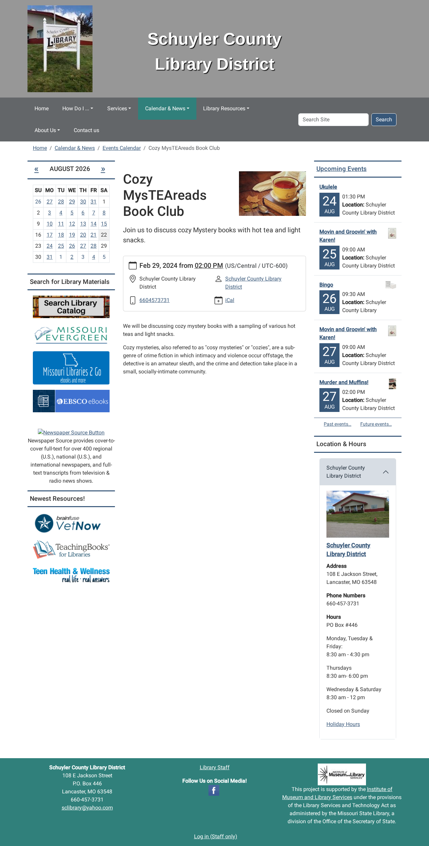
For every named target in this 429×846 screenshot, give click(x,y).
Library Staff (215, 767)
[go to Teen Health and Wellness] (71, 575)
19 (72, 235)
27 (50, 201)
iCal (229, 300)
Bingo (326, 285)
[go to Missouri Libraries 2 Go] (71, 367)
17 (50, 235)
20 (83, 235)
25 (61, 246)
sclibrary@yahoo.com (87, 807)
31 (93, 201)
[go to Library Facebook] (213, 790)
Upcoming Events (341, 169)
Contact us (86, 130)
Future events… (376, 424)
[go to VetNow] (71, 523)
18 (61, 235)
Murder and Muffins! (343, 382)
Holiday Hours (343, 724)
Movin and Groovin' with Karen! (348, 236)
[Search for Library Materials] (71, 306)
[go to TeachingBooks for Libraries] (71, 549)
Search (384, 119)
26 (72, 246)
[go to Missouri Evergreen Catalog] (71, 334)
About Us (45, 130)
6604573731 (154, 300)
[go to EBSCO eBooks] (71, 401)
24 (50, 246)
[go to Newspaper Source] (71, 432)
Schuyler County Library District (345, 472)
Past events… (337, 424)
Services (117, 108)
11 (61, 224)
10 (50, 224)
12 (72, 224)
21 (93, 235)
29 (72, 201)
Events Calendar (122, 148)
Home (42, 108)
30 (83, 201)
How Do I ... (75, 108)
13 (83, 224)
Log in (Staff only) (215, 836)
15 (104, 224)
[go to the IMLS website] (342, 774)
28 (61, 201)
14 (93, 224)
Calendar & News (165, 108)
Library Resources (224, 108)
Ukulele (328, 187)
